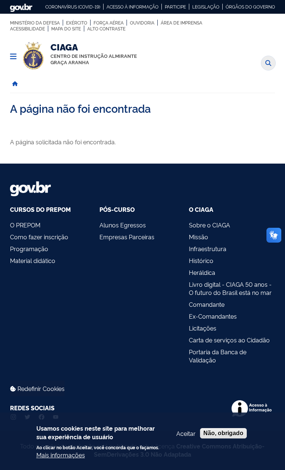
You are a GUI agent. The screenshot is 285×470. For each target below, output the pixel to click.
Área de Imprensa (181, 23)
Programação (29, 248)
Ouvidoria (142, 23)
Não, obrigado (223, 433)
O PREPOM (25, 225)
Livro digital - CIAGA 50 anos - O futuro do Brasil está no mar (230, 288)
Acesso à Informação (132, 7)
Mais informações (60, 455)
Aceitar (186, 433)
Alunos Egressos (122, 225)
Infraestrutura (207, 248)
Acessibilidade (27, 29)
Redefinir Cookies (40, 388)
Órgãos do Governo (250, 7)
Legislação (205, 7)
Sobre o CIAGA (209, 225)
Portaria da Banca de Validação (217, 356)
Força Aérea (109, 23)
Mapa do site (66, 29)
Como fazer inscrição (39, 237)
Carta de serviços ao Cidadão (229, 340)
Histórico (201, 260)
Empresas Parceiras (126, 237)
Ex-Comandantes (213, 316)
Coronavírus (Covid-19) (72, 7)
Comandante (207, 304)
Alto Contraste (106, 29)
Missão (198, 237)
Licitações (202, 328)
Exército (76, 23)
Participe (175, 7)
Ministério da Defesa (35, 23)
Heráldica (202, 272)
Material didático (32, 260)
